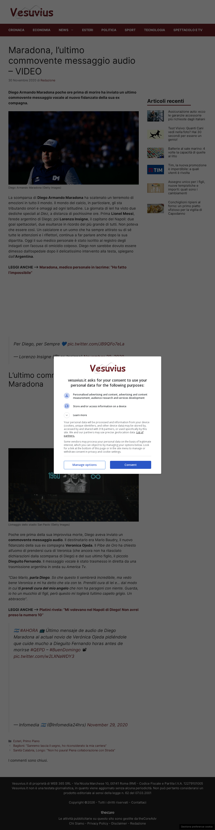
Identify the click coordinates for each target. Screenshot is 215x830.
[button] (107, 415)
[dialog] (107, 415)
